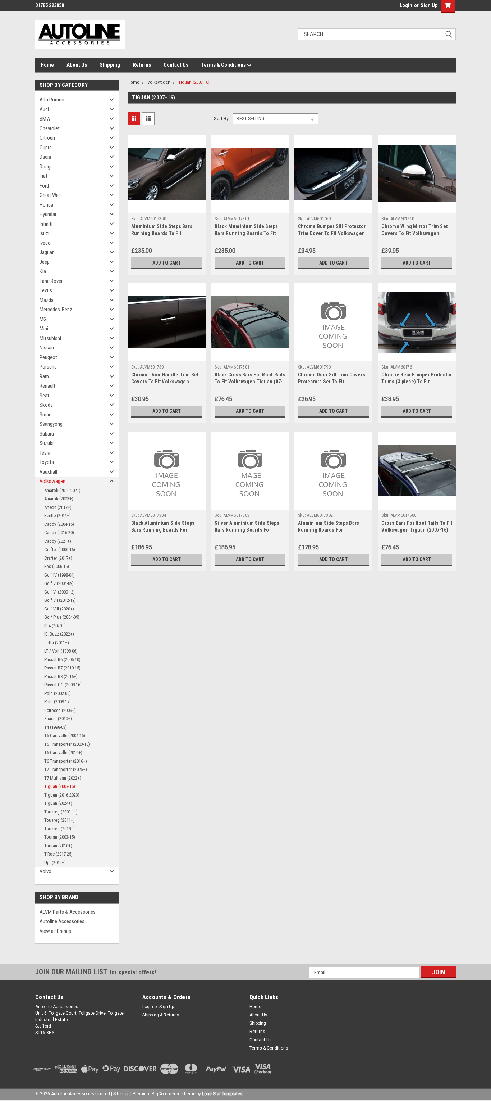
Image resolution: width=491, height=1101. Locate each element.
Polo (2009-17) (57, 701)
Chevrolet (50, 128)
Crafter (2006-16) (59, 549)
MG (43, 319)
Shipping (110, 65)
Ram (44, 376)
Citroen (47, 138)
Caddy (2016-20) (59, 532)
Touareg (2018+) (59, 828)
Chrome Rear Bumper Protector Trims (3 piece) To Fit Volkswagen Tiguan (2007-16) (416, 381)
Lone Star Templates (222, 1093)
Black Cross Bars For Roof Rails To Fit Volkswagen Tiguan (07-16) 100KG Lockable (250, 381)
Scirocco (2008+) (60, 710)
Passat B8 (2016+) (61, 676)
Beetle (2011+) (57, 515)
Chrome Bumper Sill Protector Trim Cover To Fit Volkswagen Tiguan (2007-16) (332, 233)
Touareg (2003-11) (61, 812)
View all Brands (55, 931)
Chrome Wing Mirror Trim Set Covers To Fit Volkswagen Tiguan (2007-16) (414, 233)
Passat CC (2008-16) (63, 684)
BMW (45, 119)
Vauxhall (48, 472)
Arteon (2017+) (58, 507)
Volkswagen (52, 481)
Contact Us (176, 65)
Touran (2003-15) (59, 837)
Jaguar (47, 252)
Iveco (45, 243)
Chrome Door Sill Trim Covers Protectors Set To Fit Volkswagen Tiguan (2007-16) (331, 381)
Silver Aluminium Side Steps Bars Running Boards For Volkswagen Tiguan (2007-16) (248, 530)
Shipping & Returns (160, 1014)
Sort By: (222, 118)
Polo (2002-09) (57, 693)
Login (406, 5)
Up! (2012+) (55, 862)
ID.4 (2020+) (55, 625)
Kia (43, 271)
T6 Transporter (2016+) (65, 761)
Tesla (45, 453)
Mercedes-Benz (56, 309)
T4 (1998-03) (55, 727)
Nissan (47, 347)
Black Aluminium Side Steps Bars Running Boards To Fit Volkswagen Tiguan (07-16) (246, 233)
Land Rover (51, 281)
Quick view (166, 208)
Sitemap (121, 1093)
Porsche (48, 367)
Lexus (46, 290)
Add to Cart (166, 263)
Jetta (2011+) (56, 642)
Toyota (47, 462)
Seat (44, 395)
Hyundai (48, 214)
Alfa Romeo (52, 99)
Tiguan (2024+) (58, 803)
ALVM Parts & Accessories (68, 912)
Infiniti (46, 224)
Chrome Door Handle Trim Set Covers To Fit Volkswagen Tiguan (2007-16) (165, 381)
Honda (46, 205)
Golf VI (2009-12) (59, 592)
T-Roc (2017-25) (58, 854)
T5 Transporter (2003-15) (67, 744)
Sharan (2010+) (58, 718)
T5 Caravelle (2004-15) (64, 735)
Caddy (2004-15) (59, 524)
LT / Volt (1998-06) (61, 651)
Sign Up (429, 5)
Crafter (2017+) (58, 558)
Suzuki (47, 443)
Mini (44, 328)
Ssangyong (51, 424)
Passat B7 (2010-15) (62, 668)
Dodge (46, 166)
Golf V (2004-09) (59, 583)
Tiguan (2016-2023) (61, 795)
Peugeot (48, 357)
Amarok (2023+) (58, 498)
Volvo (45, 871)
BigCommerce (166, 1093)
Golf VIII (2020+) (59, 609)
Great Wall (50, 195)
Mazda (47, 300)
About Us (76, 65)
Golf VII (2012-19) (60, 600)
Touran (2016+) (58, 845)
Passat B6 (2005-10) (62, 659)
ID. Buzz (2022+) (59, 634)
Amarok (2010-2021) (62, 490)
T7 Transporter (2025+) (65, 769)
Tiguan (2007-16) (59, 786)
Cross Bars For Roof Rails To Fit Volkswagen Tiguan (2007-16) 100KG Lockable (416, 530)
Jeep (45, 262)
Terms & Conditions (224, 65)
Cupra (46, 147)
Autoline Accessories (62, 921)
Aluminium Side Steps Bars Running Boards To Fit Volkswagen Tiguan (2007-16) (164, 233)
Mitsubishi (50, 338)
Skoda (46, 405)
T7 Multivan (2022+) (62, 778)
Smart (46, 414)
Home (47, 65)
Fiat (43, 176)
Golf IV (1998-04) (59, 575)
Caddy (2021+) (57, 541)
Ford (44, 185)
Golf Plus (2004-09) (61, 617)
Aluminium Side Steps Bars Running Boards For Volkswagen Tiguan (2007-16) (331, 530)
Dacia (45, 157)
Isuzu (45, 233)
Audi (44, 109)
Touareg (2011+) (59, 820)
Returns (142, 65)
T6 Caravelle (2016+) (63, 752)
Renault (47, 386)
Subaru (47, 433)
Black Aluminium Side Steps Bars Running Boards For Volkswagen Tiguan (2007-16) (164, 530)
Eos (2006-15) (56, 566)
